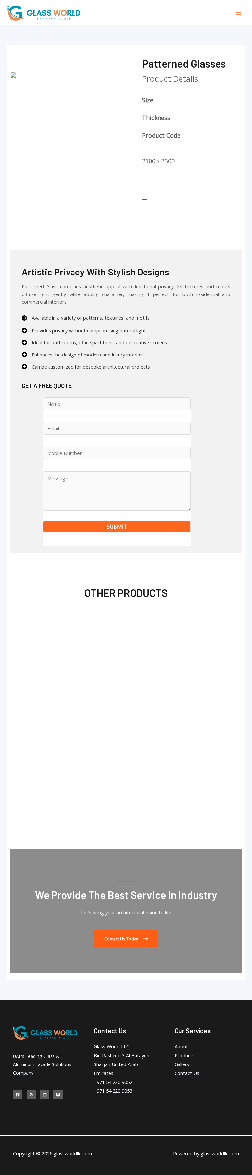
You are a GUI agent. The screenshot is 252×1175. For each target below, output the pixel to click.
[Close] (245, 7)
